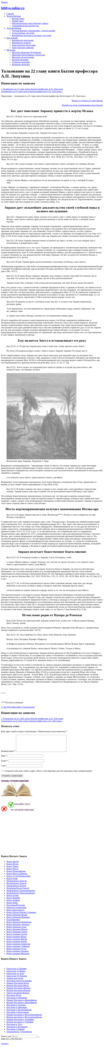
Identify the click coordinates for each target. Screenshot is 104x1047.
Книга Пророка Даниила (18, 924)
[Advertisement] (24, 833)
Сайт (3, 766)
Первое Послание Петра (17, 983)
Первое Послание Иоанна (18, 988)
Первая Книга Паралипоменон (20, 890)
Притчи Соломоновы (16, 907)
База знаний (12, 38)
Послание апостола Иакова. (19, 981)
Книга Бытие (12, 861)
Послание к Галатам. (16, 1005)
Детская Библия (13, 28)
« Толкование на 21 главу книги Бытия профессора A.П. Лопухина (32, 89)
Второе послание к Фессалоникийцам (24, 1017)
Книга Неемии (13, 898)
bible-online (16, 707)
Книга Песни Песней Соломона (21, 912)
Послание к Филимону (17, 1027)
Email (4, 761)
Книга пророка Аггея (16, 949)
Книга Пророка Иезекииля (18, 922)
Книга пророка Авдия (16, 934)
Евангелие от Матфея (16, 968)
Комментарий (8, 751)
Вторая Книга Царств (16, 883)
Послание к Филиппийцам (18, 1010)
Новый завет (18, 21)
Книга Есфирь (13, 900)
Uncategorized (28, 707)
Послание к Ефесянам (16, 1007)
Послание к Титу (14, 1024)
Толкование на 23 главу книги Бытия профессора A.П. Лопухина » (32, 91)
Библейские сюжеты (21, 43)
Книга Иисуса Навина (16, 873)
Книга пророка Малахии (17, 953)
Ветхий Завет (18, 18)
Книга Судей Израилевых (18, 876)
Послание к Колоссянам (17, 1012)
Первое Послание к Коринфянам (21, 1000)
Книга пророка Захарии (17, 951)
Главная (10, 14)
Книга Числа (12, 869)
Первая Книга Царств (16, 881)
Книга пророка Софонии (18, 946)
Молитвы (10, 50)
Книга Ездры (12, 895)
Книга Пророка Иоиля (16, 929)
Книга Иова (12, 903)
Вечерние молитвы (21, 64)
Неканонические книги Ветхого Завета (30, 23)
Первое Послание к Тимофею (20, 1019)
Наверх (4, 2)
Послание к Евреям (15, 1029)
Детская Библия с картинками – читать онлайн (33, 30)
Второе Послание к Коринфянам (21, 1002)
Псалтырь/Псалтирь (15, 905)
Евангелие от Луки (15, 973)
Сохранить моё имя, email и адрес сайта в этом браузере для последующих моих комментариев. (48, 771)
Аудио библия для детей (23, 33)
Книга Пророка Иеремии (18, 917)
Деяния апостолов (14, 978)
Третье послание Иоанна (17, 993)
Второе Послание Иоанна (18, 990)
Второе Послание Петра (17, 985)
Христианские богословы (24, 45)
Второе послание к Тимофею (19, 1022)
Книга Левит (12, 866)
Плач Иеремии (13, 919)
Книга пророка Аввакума (18, 944)
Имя (4, 756)
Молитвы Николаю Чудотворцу (26, 52)
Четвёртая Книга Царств (17, 888)
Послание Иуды (13, 995)
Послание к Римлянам (16, 998)
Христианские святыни (23, 47)
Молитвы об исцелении (23, 57)
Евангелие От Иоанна (16, 976)
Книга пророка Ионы (16, 936)
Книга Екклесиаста (15, 910)
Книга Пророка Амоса (16, 932)
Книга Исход (12, 864)
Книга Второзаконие (16, 871)
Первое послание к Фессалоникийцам (24, 1014)
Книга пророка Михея (16, 939)
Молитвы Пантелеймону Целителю (28, 55)
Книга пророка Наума (16, 941)
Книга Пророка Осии (16, 927)
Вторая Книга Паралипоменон (20, 893)
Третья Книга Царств (16, 886)
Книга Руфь (11, 878)
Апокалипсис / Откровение (19, 1031)
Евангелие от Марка (15, 971)
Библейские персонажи (23, 40)
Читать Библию (13, 16)
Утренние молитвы (21, 62)
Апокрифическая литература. (25, 26)
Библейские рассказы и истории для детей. (32, 35)
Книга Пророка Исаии (16, 915)
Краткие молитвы (20, 60)
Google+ (5, 1043)
